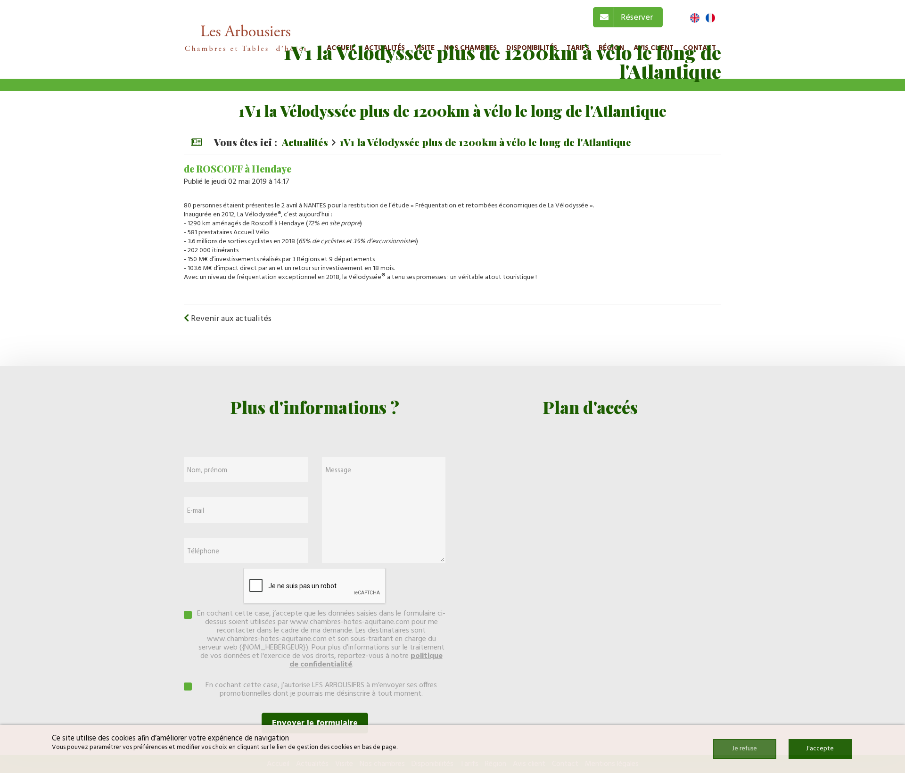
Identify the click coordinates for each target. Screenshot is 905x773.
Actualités (305, 141)
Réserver (635, 18)
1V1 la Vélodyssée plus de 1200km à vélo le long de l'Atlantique (485, 141)
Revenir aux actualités (230, 319)
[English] (694, 18)
